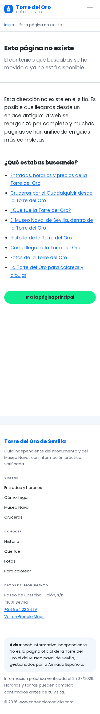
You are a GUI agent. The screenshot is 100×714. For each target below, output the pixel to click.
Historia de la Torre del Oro (41, 238)
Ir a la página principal (50, 297)
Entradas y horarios (23, 487)
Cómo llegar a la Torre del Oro (45, 247)
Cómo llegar (16, 497)
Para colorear (17, 571)
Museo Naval (16, 507)
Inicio (9, 24)
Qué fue (12, 551)
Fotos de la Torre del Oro (38, 257)
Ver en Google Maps (24, 616)
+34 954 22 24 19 (20, 609)
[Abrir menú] (90, 9)
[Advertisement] (50, 353)
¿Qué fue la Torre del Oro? (40, 210)
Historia (11, 541)
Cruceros (13, 517)
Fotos (9, 561)
